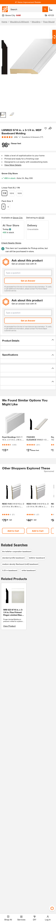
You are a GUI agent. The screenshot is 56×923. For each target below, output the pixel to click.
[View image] (3, 115)
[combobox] (25, 9)
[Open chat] (54, 37)
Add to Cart (13, 530)
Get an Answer (28, 280)
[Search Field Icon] (45, 9)
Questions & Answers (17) (32, 137)
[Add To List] (45, 128)
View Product (9, 626)
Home (4, 21)
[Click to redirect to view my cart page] (50, 9)
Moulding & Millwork (19, 21)
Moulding (36, 21)
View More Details (12, 165)
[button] (28, 341)
